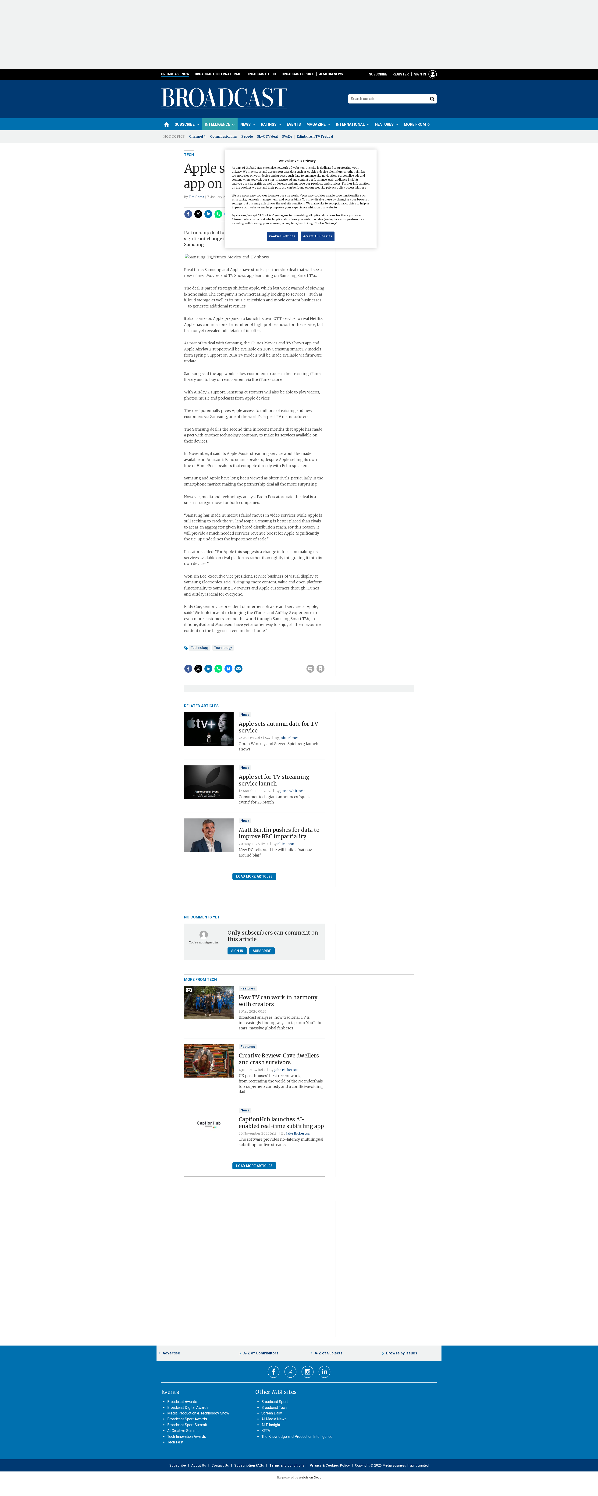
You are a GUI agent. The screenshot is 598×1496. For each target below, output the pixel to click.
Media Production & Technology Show (198, 1413)
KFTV (265, 1430)
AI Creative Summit (183, 1430)
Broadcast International (218, 74)
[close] (324, 659)
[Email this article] (238, 668)
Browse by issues (401, 1353)
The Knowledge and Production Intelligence (296, 1436)
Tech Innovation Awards (186, 1436)
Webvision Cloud (310, 1477)
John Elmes (289, 738)
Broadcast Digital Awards (188, 1407)
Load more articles (254, 876)
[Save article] (320, 668)
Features (248, 988)
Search (432, 99)
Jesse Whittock (292, 791)
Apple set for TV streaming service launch (274, 780)
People (247, 136)
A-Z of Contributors (260, 1353)
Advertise (171, 1353)
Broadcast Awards (182, 1402)
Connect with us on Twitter (290, 1371)
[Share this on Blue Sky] (228, 668)
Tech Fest (175, 1442)
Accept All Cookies (317, 236)
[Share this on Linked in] (208, 214)
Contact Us (220, 1465)
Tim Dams (196, 197)
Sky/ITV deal (267, 136)
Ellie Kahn (285, 844)
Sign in (420, 74)
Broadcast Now (175, 74)
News (245, 715)
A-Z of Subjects (328, 1353)
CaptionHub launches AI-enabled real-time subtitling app (281, 1122)
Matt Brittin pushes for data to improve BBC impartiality (279, 833)
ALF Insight (270, 1425)
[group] (415, 124)
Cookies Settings (282, 236)
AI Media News (331, 74)
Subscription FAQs (249, 1465)
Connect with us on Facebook (273, 1372)
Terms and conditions (286, 1465)
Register (401, 74)
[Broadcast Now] (224, 107)
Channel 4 (197, 136)
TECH (189, 155)
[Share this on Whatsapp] (218, 214)
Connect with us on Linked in (324, 1372)
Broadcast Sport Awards (187, 1419)
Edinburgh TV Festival (315, 136)
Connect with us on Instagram (307, 1372)
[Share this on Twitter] (198, 214)
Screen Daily (271, 1413)
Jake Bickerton (286, 1070)
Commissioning (223, 136)
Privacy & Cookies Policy (330, 1465)
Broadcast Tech (261, 74)
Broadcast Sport (297, 74)
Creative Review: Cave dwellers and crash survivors (279, 1059)
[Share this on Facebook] (188, 214)
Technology (200, 648)
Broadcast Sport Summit (187, 1425)
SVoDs (287, 136)
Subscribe (378, 74)
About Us (198, 1465)
